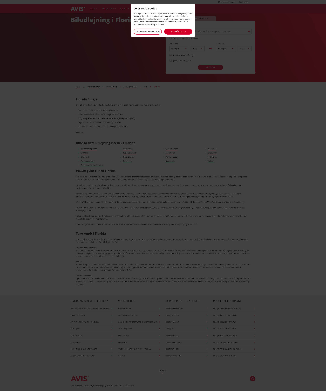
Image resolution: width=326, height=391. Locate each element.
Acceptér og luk (178, 31)
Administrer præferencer (147, 31)
